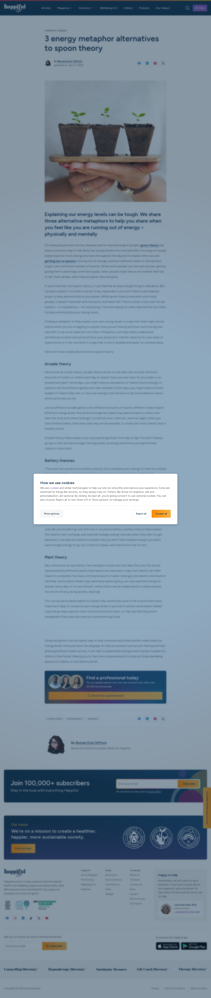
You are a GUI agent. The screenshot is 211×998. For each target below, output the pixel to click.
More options (51, 513)
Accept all (161, 513)
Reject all (141, 513)
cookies (54, 487)
